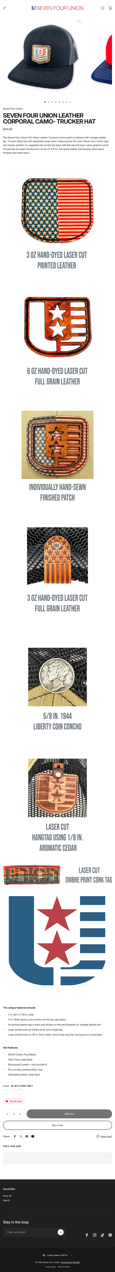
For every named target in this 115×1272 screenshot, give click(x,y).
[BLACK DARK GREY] (20, 1091)
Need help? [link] (106, 1136)
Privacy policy (50, 1267)
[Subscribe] (61, 1232)
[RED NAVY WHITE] (5, 1091)
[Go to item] (45, 102)
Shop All (7, 1196)
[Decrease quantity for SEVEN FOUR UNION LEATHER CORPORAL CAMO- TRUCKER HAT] (6, 1114)
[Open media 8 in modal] (79, 22)
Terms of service (64, 1267)
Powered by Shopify (70, 1262)
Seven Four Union (13, 108)
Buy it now (57, 1125)
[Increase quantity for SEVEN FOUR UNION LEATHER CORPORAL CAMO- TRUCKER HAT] (20, 1114)
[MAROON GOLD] (13, 1091)
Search (6, 1200)
